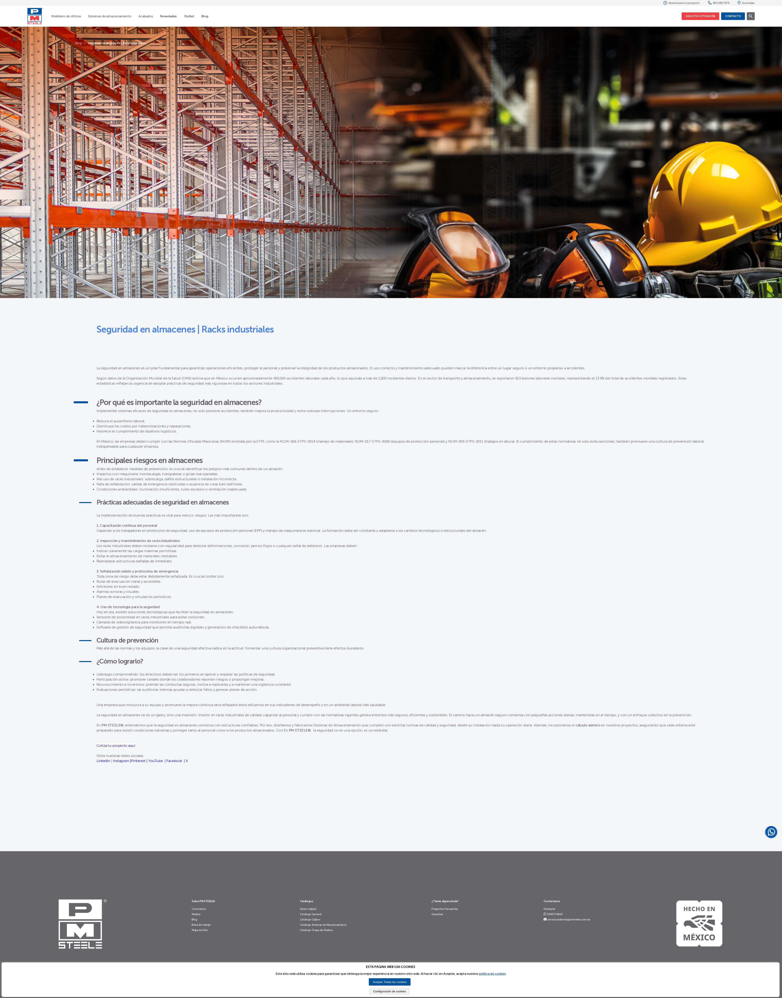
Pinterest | (139, 761)
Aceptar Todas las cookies (389, 982)
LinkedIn (103, 761)
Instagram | (122, 761)
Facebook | (175, 761)
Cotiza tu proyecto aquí (116, 745)
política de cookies (492, 974)
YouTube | (156, 761)
